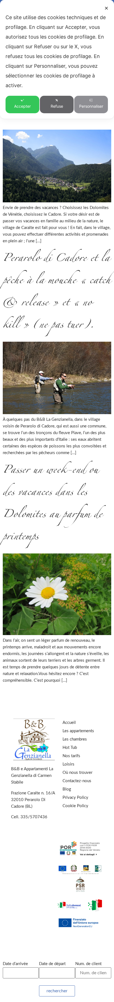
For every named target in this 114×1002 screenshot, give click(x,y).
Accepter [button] (22, 106)
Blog (67, 789)
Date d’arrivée (15, 964)
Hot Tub (70, 748)
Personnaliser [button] (91, 106)
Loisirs (68, 764)
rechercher (57, 991)
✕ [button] (106, 8)
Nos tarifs (71, 756)
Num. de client (88, 964)
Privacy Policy (75, 797)
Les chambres (75, 739)
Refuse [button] (57, 106)
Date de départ (52, 964)
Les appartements (78, 731)
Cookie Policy (75, 806)
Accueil (69, 723)
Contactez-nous (77, 781)
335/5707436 (33, 817)
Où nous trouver (77, 773)
